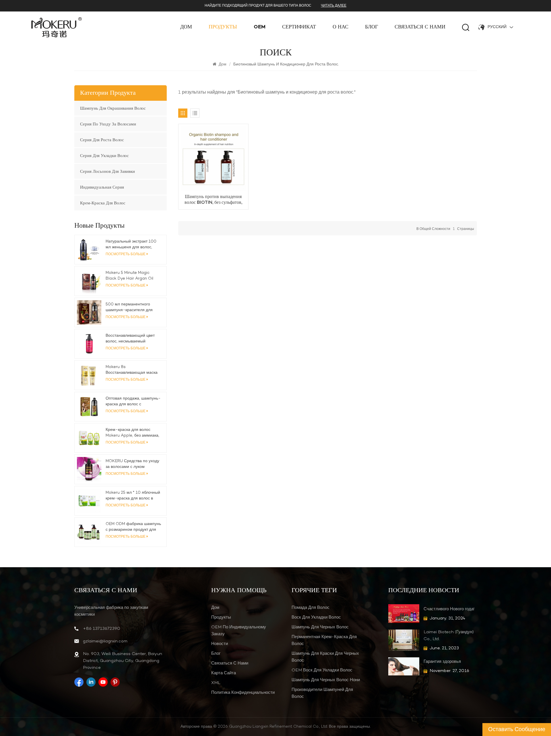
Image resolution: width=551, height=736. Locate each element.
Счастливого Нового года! (449, 609)
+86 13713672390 (101, 629)
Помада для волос (310, 608)
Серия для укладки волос (104, 155)
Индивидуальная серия (102, 187)
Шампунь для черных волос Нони (326, 680)
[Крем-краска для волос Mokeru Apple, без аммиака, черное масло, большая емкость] (89, 438)
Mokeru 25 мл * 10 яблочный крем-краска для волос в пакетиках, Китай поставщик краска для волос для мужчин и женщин (133, 495)
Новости (219, 644)
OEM (259, 27)
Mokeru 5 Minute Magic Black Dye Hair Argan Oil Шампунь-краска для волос (132, 276)
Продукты (223, 27)
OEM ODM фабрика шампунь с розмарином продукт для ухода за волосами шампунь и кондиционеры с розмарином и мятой (133, 527)
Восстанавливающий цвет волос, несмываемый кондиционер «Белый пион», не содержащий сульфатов (132, 338)
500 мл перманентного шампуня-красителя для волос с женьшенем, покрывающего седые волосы (129, 307)
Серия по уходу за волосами (108, 124)
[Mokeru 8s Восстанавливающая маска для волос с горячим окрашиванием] (89, 375)
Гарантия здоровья (442, 662)
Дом (186, 27)
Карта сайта (223, 673)
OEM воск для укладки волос (322, 670)
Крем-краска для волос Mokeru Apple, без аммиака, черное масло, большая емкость (132, 433)
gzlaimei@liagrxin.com (105, 641)
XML (215, 683)
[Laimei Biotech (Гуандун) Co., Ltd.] (403, 640)
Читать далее (333, 5)
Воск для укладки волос (316, 617)
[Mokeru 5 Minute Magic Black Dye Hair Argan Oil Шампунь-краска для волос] (89, 281)
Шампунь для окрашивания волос (113, 108)
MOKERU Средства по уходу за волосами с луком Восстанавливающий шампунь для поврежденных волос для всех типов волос (133, 464)
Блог (371, 27)
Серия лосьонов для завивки (107, 171)
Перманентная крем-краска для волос (324, 640)
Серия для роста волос (102, 139)
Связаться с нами (420, 27)
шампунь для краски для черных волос (325, 657)
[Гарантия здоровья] (403, 666)
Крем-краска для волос (102, 203)
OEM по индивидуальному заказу (238, 630)
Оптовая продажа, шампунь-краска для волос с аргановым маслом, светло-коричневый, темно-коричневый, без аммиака (133, 401)
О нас (340, 27)
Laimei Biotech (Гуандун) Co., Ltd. (449, 635)
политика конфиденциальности (243, 693)
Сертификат (299, 27)
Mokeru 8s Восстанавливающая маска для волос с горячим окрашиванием (132, 370)
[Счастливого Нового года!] (403, 613)
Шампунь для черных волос (320, 627)
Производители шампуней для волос (322, 693)
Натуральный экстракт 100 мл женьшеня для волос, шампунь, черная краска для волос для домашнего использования (133, 244)
